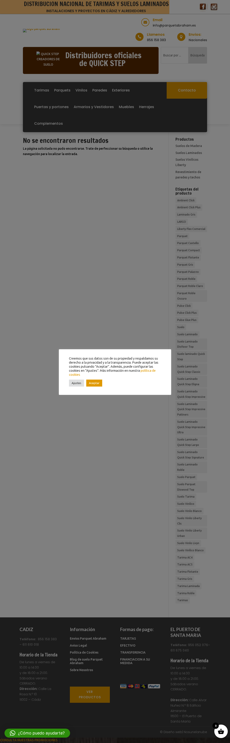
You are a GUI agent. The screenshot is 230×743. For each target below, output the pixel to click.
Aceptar (94, 383)
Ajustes (76, 383)
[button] (37, 733)
